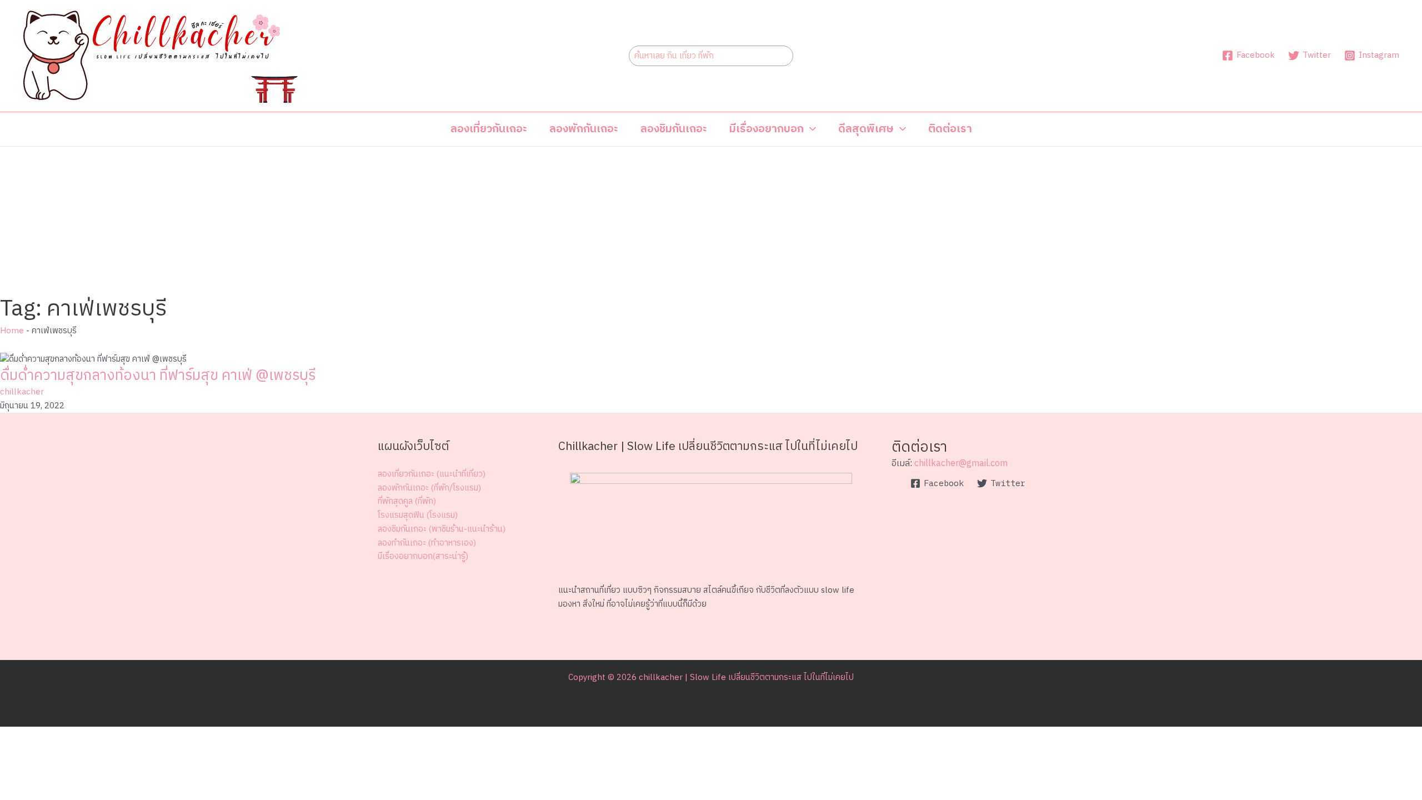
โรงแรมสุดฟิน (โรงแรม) (418, 515)
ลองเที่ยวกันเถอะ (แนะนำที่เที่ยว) (431, 474)
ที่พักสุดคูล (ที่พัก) (407, 501)
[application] (810, 129)
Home (12, 331)
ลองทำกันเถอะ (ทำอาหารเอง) (427, 543)
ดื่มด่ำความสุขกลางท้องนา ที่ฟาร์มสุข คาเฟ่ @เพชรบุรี (158, 376)
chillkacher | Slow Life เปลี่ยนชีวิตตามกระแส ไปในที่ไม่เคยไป (746, 677)
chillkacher (22, 392)
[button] (772, 129)
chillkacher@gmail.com (961, 463)
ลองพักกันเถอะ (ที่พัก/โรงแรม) (429, 488)
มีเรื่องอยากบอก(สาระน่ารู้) (423, 556)
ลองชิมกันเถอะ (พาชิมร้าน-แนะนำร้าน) (441, 529)
